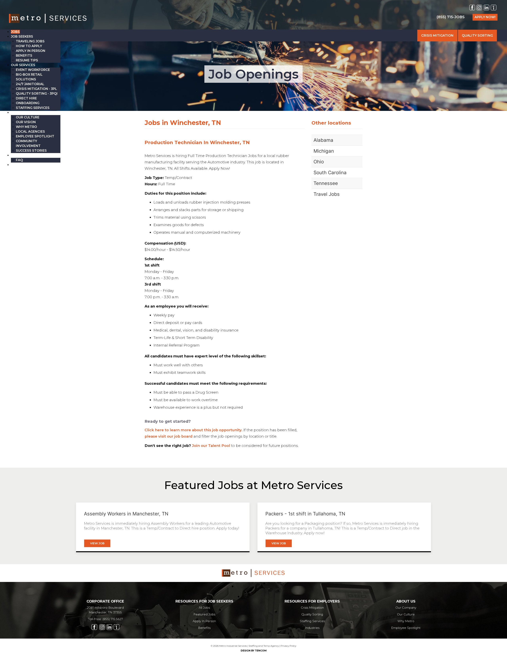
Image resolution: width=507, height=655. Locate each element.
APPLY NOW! (485, 17)
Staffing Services (312, 621)
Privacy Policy (288, 645)
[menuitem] (15, 32)
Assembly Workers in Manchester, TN (126, 514)
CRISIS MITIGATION (437, 35)
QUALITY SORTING (477, 35)
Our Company (405, 607)
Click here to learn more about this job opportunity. (193, 430)
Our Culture (406, 614)
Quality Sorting (312, 614)
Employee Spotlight (405, 628)
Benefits (204, 628)
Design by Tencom (254, 650)
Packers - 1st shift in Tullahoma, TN (305, 514)
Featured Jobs (204, 614)
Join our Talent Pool (211, 445)
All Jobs (204, 607)
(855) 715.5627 (112, 619)
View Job (97, 543)
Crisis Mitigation (312, 607)
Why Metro (405, 621)
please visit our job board (169, 436)
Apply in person (204, 621)
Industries (312, 628)
